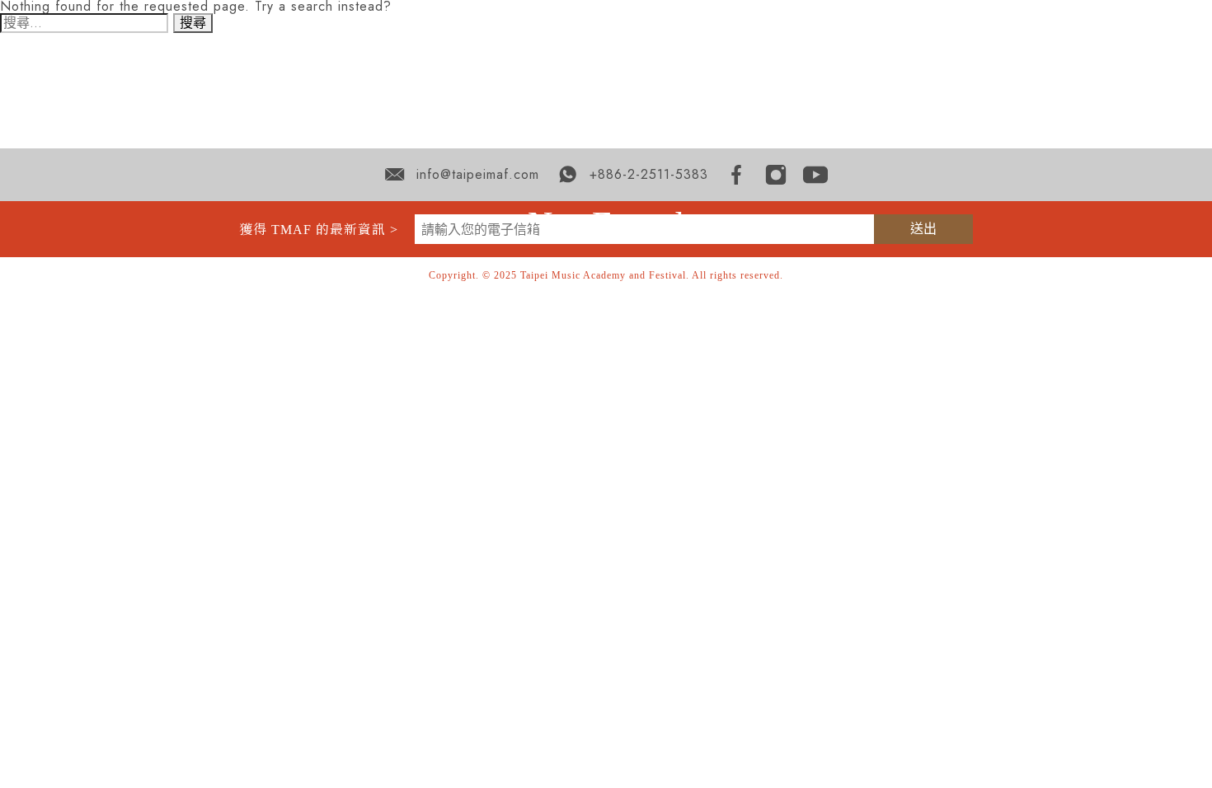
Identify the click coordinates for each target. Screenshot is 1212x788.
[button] (731, 71)
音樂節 (872, 70)
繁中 (1114, 71)
